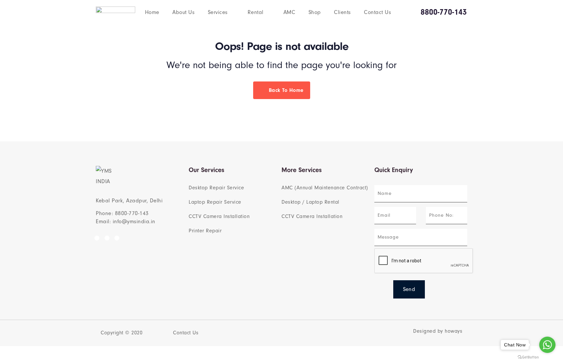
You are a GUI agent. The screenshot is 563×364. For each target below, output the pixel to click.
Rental (256, 12)
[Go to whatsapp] (547, 345)
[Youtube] (116, 238)
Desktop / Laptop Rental (310, 202)
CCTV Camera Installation (219, 216)
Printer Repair (205, 231)
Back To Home (285, 90)
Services (218, 12)
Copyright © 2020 (121, 333)
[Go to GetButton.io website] (528, 357)
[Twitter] (107, 238)
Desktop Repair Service (216, 188)
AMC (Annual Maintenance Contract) (325, 188)
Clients (342, 12)
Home (152, 12)
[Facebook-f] (96, 238)
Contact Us (377, 12)
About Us (183, 12)
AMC (289, 12)
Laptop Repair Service (215, 202)
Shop (315, 12)
